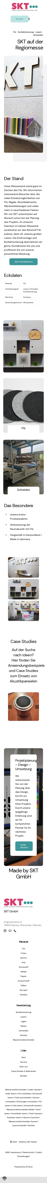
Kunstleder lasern (20, 1113)
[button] (10, 707)
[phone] (15, 931)
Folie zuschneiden (23, 1097)
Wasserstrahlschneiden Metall (20, 1109)
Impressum (16, 1152)
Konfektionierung (26, 32)
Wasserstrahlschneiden (16, 1089)
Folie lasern (17, 1105)
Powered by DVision (23, 1166)
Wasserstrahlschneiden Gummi (23, 1121)
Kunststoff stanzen (32, 1105)
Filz (14, 32)
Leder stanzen (34, 1089)
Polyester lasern (14, 1117)
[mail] (10, 931)
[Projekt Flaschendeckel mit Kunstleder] (23, 706)
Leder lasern (11, 1093)
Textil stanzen (35, 1113)
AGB (7, 1152)
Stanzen (30, 714)
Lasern (38, 32)
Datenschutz (28, 1152)
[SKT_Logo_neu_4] (25, 3)
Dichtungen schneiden (27, 1101)
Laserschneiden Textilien (23, 1125)
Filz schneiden (24, 1093)
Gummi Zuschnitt (31, 1117)
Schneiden (38, 35)
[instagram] (5, 931)
